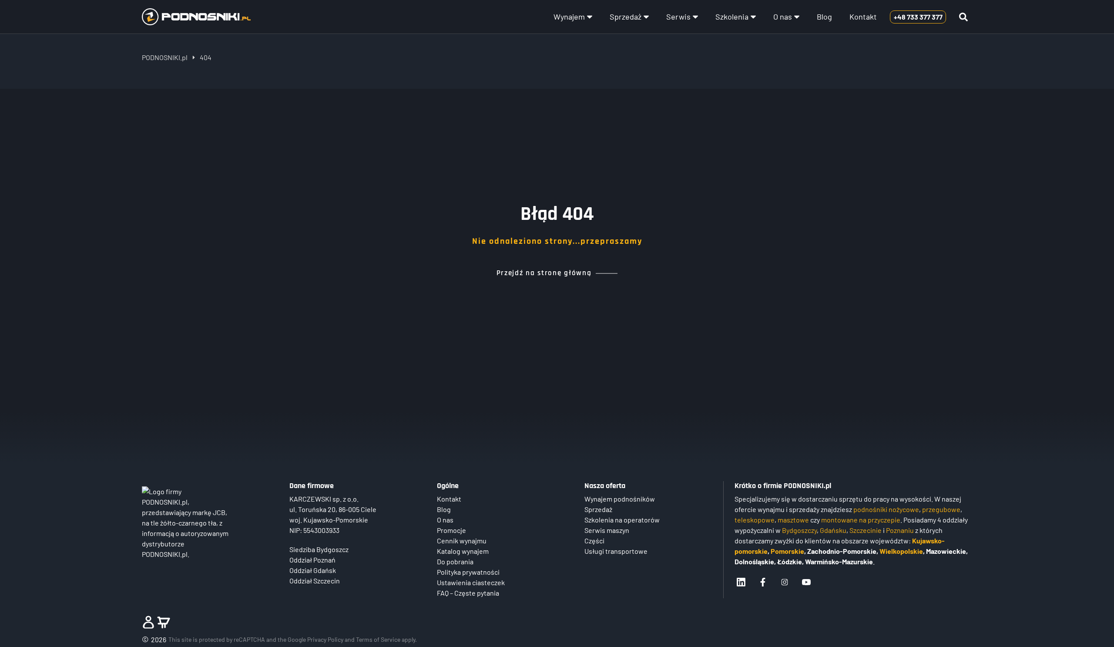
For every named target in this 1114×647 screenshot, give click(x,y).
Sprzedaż (625, 16)
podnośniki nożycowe (886, 509)
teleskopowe (755, 520)
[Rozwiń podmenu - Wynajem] (589, 17)
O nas (782, 16)
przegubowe (941, 509)
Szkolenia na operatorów (622, 520)
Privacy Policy (325, 639)
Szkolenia (731, 16)
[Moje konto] (148, 622)
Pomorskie (787, 551)
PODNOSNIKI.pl (165, 57)
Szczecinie (865, 530)
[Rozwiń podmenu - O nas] (796, 17)
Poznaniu (900, 530)
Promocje (451, 530)
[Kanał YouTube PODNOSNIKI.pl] (806, 582)
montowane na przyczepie (860, 520)
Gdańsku (833, 530)
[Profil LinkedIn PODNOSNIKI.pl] (741, 582)
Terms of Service (378, 639)
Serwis (678, 16)
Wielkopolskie (901, 551)
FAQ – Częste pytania (468, 593)
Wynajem (569, 16)
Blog (824, 16)
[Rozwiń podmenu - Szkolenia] (753, 17)
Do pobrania (455, 561)
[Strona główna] (196, 16)
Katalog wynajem (463, 551)
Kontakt (863, 16)
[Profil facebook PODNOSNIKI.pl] (762, 582)
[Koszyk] (163, 622)
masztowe (793, 520)
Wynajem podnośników (619, 499)
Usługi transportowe (616, 551)
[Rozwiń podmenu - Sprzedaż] (646, 17)
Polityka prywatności (468, 572)
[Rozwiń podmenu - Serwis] (695, 17)
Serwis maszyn (606, 530)
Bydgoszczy (799, 530)
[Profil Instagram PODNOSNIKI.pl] (784, 582)
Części (594, 540)
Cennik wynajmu (462, 540)
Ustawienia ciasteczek (471, 582)
